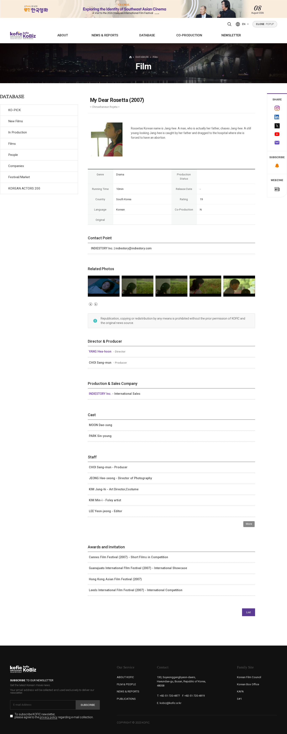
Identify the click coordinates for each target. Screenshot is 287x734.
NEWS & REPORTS (105, 35)
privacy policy (48, 717)
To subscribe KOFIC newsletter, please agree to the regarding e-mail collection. (53, 716)
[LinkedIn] (277, 117)
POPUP (265, 24)
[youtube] (277, 134)
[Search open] (229, 24)
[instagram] (277, 108)
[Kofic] (16, 35)
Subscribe (88, 704)
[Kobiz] (29, 35)
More (249, 523)
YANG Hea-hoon (100, 351)
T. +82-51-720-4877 (168, 695)
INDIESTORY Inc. (100, 393)
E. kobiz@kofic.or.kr (169, 703)
